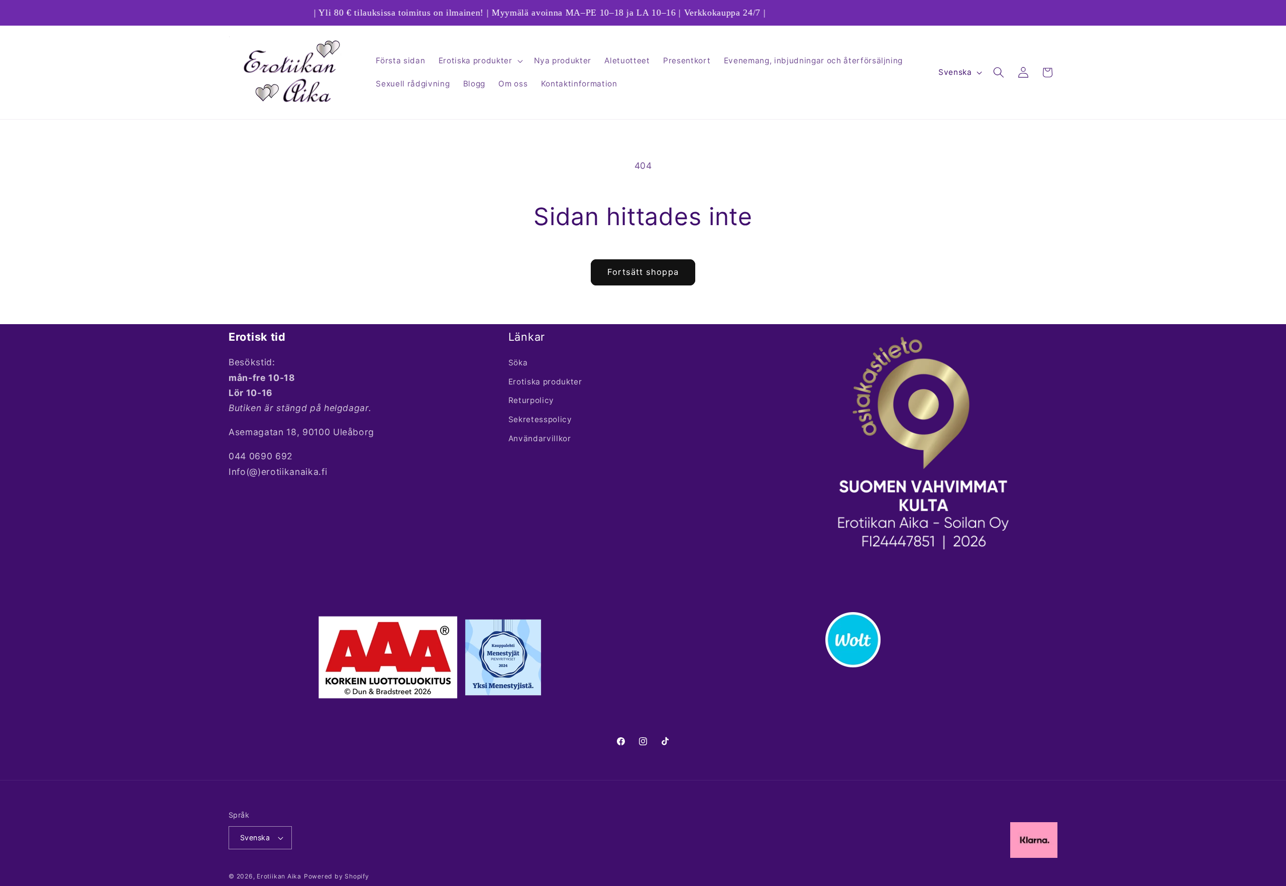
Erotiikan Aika (279, 876)
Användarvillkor (539, 438)
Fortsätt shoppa (643, 272)
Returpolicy (531, 401)
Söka (518, 362)
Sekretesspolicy (540, 419)
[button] (479, 60)
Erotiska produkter (545, 381)
